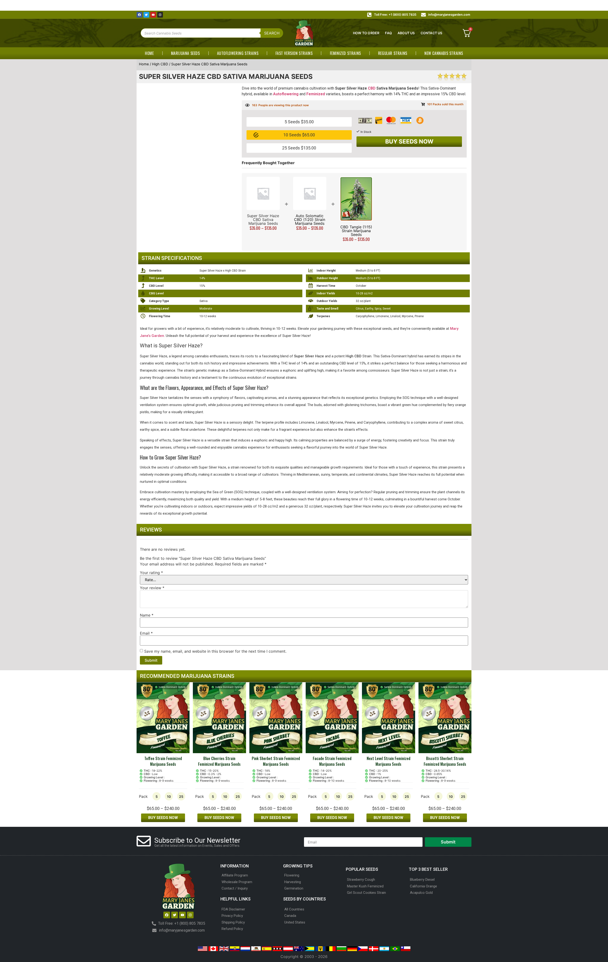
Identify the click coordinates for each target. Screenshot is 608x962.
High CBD (160, 64)
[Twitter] (146, 15)
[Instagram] (160, 15)
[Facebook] (139, 15)
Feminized (315, 94)
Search (272, 33)
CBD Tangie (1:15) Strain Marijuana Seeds (356, 231)
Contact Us (431, 33)
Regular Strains (392, 53)
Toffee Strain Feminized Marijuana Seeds (163, 761)
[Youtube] (153, 15)
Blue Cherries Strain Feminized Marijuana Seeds (219, 761)
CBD (371, 88)
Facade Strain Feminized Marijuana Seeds (332, 761)
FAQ (388, 33)
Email (146, 633)
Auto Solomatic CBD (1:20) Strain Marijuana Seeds (309, 219)
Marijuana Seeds (185, 53)
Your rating (151, 572)
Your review (152, 588)
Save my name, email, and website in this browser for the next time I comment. (215, 651)
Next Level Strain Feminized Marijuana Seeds (388, 761)
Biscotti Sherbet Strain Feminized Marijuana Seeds (445, 761)
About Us (406, 33)
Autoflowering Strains (238, 53)
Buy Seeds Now (409, 141)
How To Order (366, 33)
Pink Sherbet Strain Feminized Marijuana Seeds (276, 761)
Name (146, 615)
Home (149, 53)
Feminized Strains (345, 53)
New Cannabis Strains (443, 53)
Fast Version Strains (294, 53)
